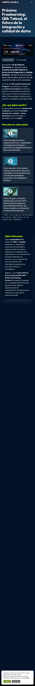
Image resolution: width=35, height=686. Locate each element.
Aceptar (7, 681)
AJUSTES (26, 678)
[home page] (10, 2)
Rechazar (16, 681)
